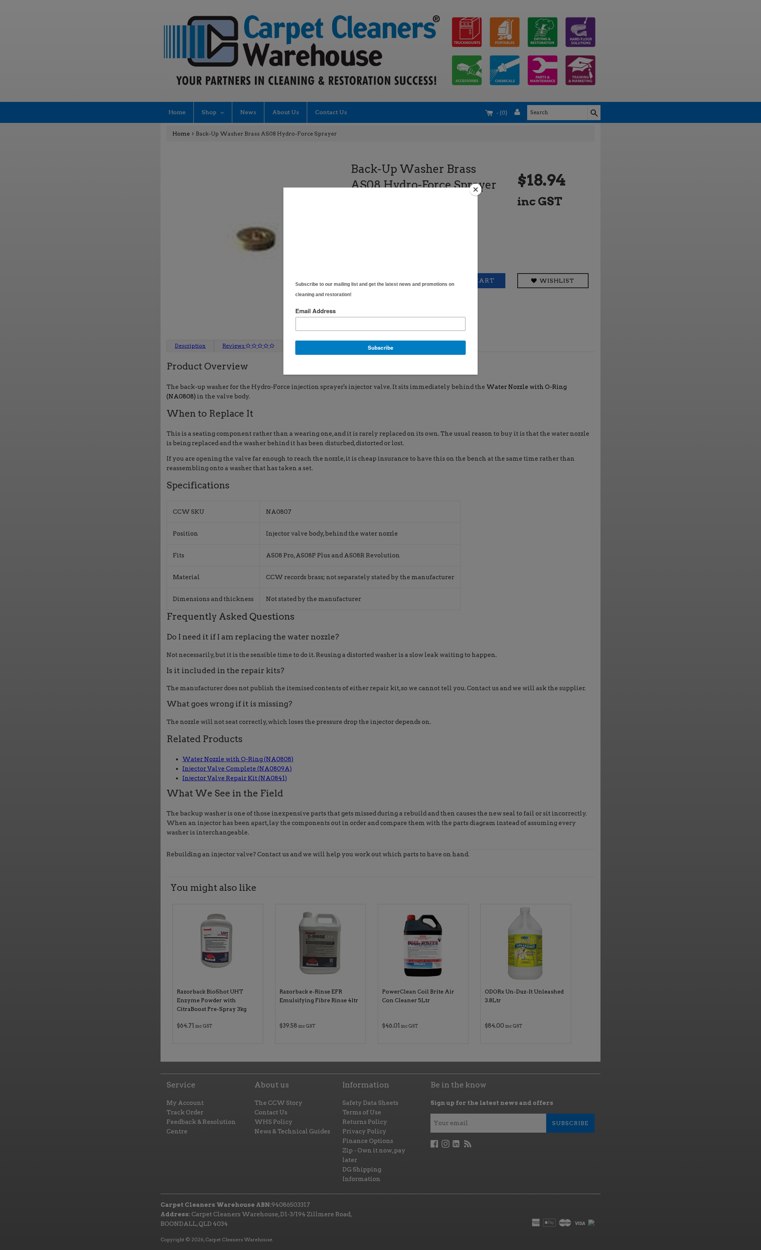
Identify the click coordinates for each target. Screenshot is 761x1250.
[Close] (476, 189)
